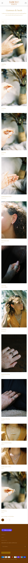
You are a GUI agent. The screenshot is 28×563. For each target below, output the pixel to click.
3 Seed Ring (3, 108)
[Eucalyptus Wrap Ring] (14, 398)
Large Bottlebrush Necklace (6, 442)
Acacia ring (3, 285)
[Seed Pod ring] (14, 490)
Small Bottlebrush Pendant (6, 196)
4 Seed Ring (3, 152)
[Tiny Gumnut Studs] (14, 220)
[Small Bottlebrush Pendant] (14, 175)
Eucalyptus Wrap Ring (5, 419)
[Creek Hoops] (14, 308)
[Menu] (2, 2)
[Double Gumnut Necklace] (14, 456)
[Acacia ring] (14, 264)
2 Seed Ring (3, 64)
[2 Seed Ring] (14, 43)
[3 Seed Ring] (14, 87)
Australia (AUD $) (5, 552)
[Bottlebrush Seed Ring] (14, 353)
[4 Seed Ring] (14, 131)
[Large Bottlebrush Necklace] (14, 432)
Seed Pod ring (4, 510)
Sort (3, 21)
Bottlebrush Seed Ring (5, 374)
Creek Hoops (3, 329)
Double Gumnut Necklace (6, 466)
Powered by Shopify (14, 559)
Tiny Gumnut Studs (5, 240)
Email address (5, 544)
